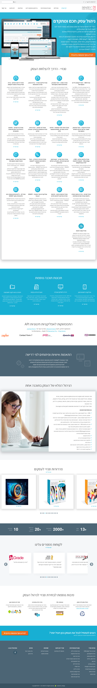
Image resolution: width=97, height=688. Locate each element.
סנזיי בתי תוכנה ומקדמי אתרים (73, 659)
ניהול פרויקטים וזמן (91, 653)
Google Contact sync (90, 666)
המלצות (20, 8)
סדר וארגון (30, 653)
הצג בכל (49, 547)
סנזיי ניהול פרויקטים (75, 653)
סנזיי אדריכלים (76, 664)
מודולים (56, 8)
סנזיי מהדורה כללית (75, 651)
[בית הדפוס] (83, 558)
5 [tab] (46, 513)
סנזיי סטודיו (77, 666)
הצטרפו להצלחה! (44, 651)
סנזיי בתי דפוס (76, 656)
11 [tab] (55, 513)
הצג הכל (49, 472)
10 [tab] (53, 513)
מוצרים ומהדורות (46, 8)
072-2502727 (91, 2)
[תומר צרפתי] (49, 558)
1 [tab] (40, 513)
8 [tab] (50, 513)
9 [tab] (52, 513)
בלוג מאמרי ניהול (29, 651)
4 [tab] (44, 513)
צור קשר (4, 8)
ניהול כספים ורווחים (91, 656)
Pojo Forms (62, 331)
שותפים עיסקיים (44, 653)
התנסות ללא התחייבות (59, 651)
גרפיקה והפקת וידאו (32, 8)
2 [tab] (41, 513)
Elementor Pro (52, 331)
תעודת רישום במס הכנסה (82, 608)
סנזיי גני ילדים (77, 669)
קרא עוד (82, 105)
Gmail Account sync (90, 669)
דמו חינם (12, 8)
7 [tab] (49, 513)
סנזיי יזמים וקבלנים (75, 661)
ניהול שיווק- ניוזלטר (91, 659)
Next (90, 563)
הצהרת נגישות (92, 671)
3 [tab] (43, 513)
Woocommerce (51, 329)
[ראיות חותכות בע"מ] (15, 558)
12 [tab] (56, 513)
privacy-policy (91, 664)
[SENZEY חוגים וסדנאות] (54, 492)
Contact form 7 (31, 329)
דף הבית (64, 8)
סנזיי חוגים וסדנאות (75, 674)
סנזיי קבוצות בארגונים (75, 671)
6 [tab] (47, 513)
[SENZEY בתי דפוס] (17, 492)
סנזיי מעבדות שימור (75, 677)
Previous (4, 563)
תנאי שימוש (92, 674)
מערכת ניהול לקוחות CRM (89, 651)
